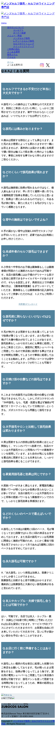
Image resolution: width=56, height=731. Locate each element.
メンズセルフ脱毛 (21, 38)
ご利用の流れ (13, 49)
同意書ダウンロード (28, 304)
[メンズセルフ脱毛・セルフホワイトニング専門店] (28, 7)
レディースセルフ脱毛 (23, 41)
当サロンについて (15, 27)
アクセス (11, 57)
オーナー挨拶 (19, 33)
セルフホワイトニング (23, 43)
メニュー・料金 (14, 35)
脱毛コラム (12, 54)
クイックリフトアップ (23, 46)
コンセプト (18, 30)
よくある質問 (13, 52)
